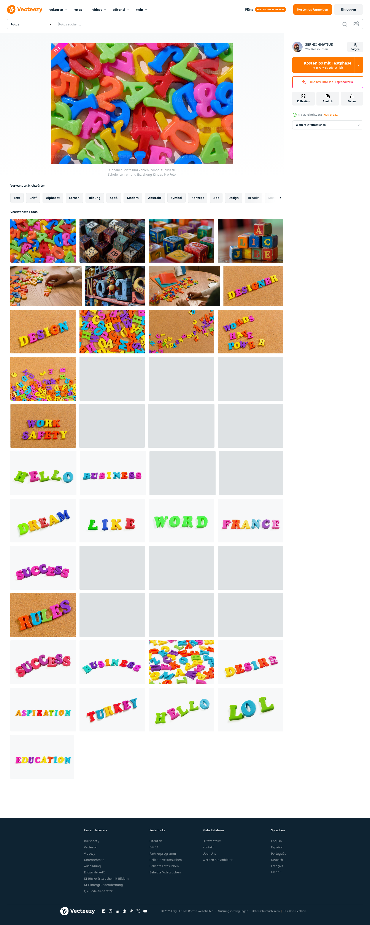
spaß (114, 198)
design (234, 198)
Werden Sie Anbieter (218, 860)
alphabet (53, 198)
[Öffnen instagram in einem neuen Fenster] (110, 911)
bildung (94, 198)
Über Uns (209, 853)
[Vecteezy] (24, 9)
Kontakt (208, 847)
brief (33, 198)
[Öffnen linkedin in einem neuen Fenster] (117, 911)
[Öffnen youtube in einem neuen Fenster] (145, 911)
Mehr (139, 10)
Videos (97, 10)
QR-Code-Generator (98, 891)
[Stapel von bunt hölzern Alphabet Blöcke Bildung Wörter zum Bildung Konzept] (250, 241)
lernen (74, 198)
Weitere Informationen (311, 125)
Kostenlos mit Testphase (327, 64)
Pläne (249, 9)
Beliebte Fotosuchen (164, 866)
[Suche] (344, 24)
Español (277, 847)
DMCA (153, 847)
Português (278, 853)
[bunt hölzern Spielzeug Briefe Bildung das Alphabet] (115, 286)
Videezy (89, 853)
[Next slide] (277, 198)
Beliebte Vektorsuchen (165, 860)
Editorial (119, 10)
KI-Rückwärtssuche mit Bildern (106, 878)
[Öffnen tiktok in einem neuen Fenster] (131, 911)
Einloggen (348, 9)
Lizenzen (155, 841)
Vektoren (56, 10)
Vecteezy (90, 847)
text (17, 198)
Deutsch (277, 860)
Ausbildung (92, 866)
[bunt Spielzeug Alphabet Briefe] (253, 286)
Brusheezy (91, 841)
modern (133, 198)
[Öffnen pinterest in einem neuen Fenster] (124, 911)
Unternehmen (94, 860)
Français (277, 866)
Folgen (355, 49)
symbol (176, 198)
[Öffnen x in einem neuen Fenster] (138, 911)
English (276, 841)
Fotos (77, 10)
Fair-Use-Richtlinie (294, 911)
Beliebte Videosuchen (165, 872)
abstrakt (154, 198)
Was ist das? (331, 115)
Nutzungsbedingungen (233, 911)
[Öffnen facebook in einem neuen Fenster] (103, 911)
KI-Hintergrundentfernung (103, 885)
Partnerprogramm (162, 853)
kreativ (253, 198)
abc (216, 198)
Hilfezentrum (212, 841)
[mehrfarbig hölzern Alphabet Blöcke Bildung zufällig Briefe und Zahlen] (112, 241)
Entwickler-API (94, 872)
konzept (198, 198)
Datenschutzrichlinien (266, 911)
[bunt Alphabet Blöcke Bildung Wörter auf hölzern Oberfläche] (181, 241)
